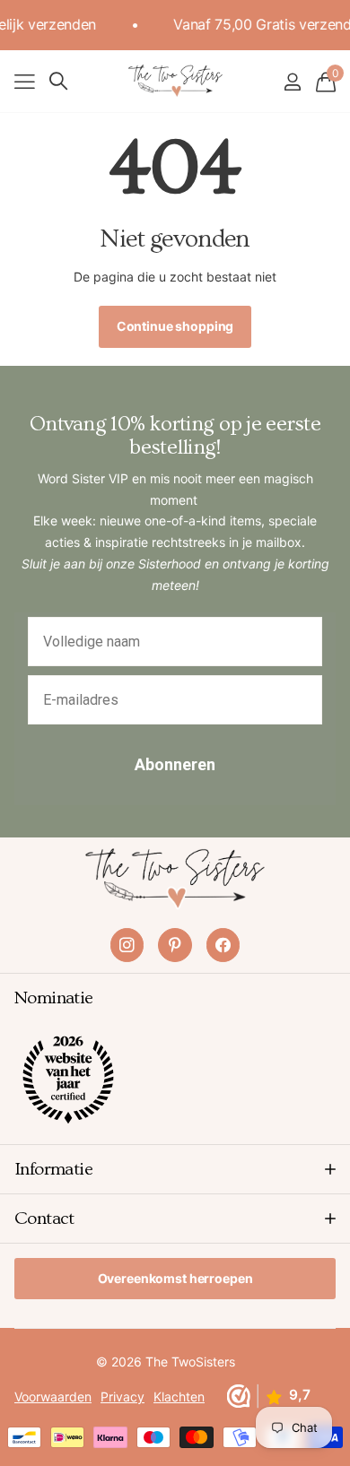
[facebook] (223, 944)
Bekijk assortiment (24, 81)
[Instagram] (127, 944)
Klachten (179, 1396)
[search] (58, 81)
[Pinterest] (174, 944)
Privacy (122, 1396)
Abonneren (175, 764)
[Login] (292, 81)
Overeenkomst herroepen (175, 1278)
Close (175, 1169)
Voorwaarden (53, 1396)
